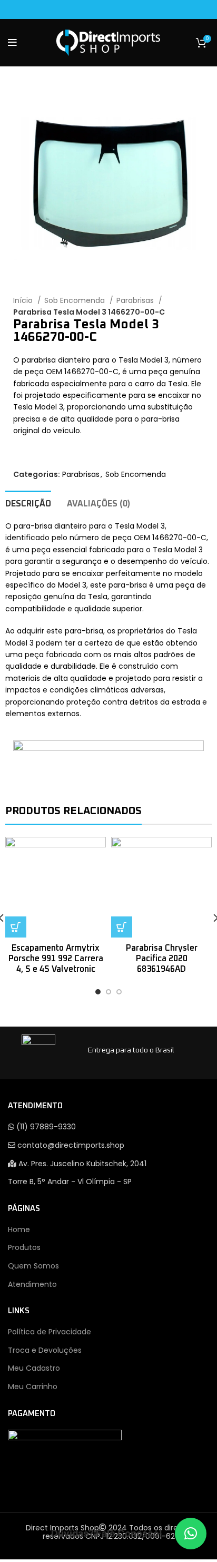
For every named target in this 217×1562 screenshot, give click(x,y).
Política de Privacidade (49, 1331)
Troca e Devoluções (45, 1350)
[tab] (28, 503)
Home (19, 1229)
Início (24, 300)
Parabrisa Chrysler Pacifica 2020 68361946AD (162, 958)
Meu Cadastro (34, 1368)
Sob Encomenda (75, 300)
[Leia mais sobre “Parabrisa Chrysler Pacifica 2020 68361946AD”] (121, 927)
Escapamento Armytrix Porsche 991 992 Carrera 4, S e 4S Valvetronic (55, 958)
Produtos (24, 1247)
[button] (190, 1533)
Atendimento (32, 1284)
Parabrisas (136, 300)
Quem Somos (33, 1266)
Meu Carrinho (32, 1386)
